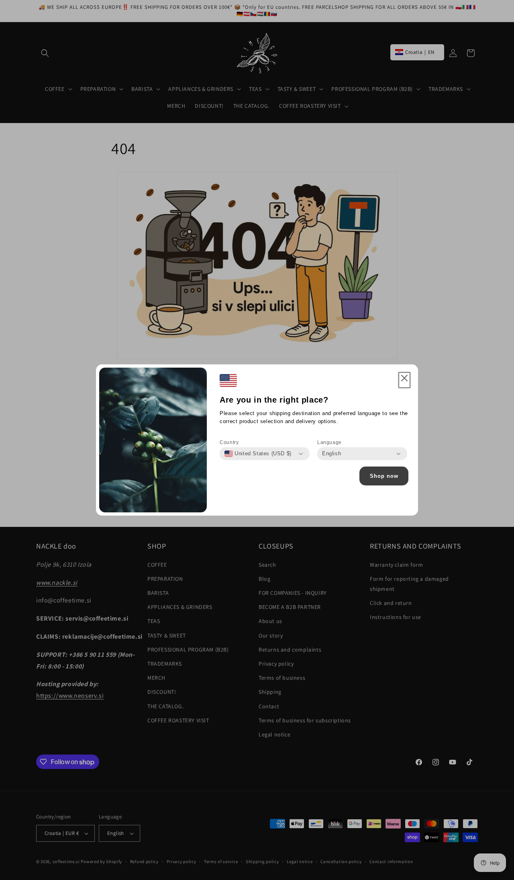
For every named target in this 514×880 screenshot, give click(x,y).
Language (329, 442)
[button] (404, 380)
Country (229, 442)
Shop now (384, 476)
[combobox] (258, 454)
